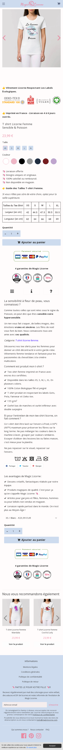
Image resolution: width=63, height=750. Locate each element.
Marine (38, 161)
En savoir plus (32, 747)
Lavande (54, 161)
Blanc (6, 161)
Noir (22, 161)
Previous (4, 38)
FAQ (47, 729)
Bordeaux (46, 161)
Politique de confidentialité (30, 677)
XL (31, 148)
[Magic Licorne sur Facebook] (24, 737)
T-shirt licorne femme (26, 340)
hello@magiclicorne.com (47, 720)
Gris (30, 161)
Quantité (7, 227)
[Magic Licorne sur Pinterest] (31, 737)
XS (5, 148)
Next (58, 38)
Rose (14, 161)
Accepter (52, 746)
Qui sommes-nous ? (20, 729)
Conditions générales (30, 672)
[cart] (57, 3)
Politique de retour (30, 681)
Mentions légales (30, 667)
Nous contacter (37, 729)
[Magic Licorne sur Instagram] (38, 737)
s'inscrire (53, 704)
